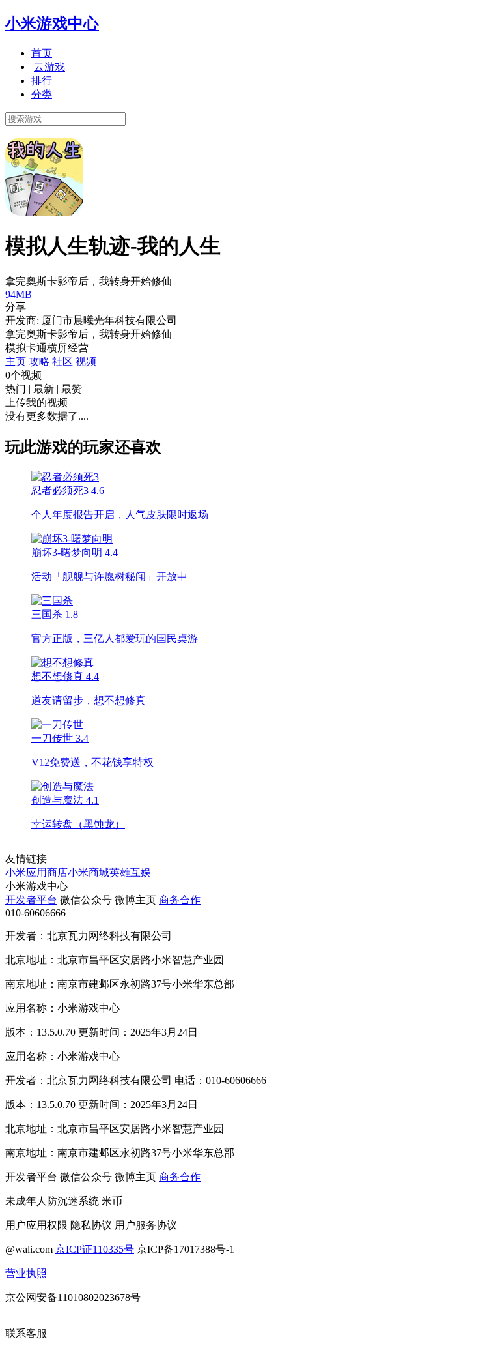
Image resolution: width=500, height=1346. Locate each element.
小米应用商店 (36, 872)
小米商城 (88, 872)
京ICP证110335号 (94, 1249)
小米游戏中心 (52, 23)
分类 (41, 94)
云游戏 (49, 66)
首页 (41, 53)
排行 (41, 80)
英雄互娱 (130, 872)
